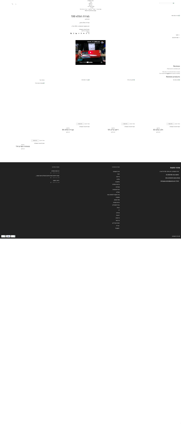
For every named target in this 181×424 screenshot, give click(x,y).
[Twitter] (88, 33)
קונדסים (118, 187)
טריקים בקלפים (116, 184)
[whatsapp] (73, 33)
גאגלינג (118, 192)
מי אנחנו (90, 3)
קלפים (118, 179)
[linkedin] (76, 33)
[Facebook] (86, 33)
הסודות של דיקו (90, 6)
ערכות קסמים (116, 202)
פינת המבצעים (116, 189)
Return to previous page (90, 10)
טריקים (90, 9)
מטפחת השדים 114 (23, 146)
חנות (91, 2)
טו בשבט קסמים (55, 171)
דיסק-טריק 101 (113, 130)
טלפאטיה (117, 182)
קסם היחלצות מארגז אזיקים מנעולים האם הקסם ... (47, 175)
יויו (119, 210)
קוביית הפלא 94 (68, 130)
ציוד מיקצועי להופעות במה (113, 194)
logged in (168, 73)
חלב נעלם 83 (158, 130)
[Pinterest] (81, 33)
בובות (118, 207)
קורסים (118, 212)
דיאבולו (118, 215)
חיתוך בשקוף (56, 180)
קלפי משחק (117, 200)
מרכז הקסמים (90, 0)
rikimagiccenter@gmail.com (167, 181)
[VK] (84, 33)
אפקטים (118, 197)
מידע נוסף (170, 123)
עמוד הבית (99, 9)
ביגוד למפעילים (116, 205)
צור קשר (90, 5)
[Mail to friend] (78, 33)
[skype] (71, 33)
